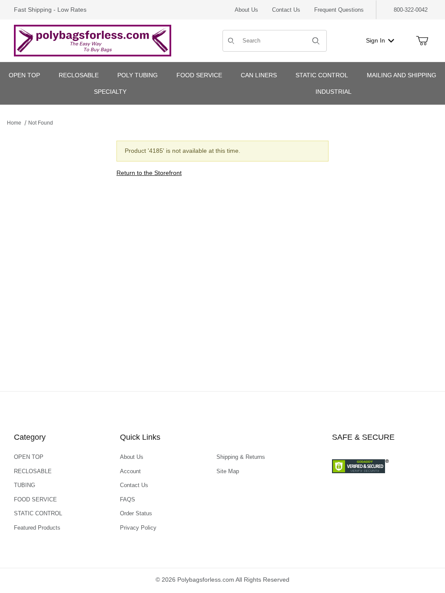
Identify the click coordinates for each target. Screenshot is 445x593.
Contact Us (286, 10)
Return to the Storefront (149, 172)
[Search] (316, 40)
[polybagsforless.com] (92, 39)
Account (130, 471)
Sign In (375, 40)
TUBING (24, 485)
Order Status (136, 513)
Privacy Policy (138, 527)
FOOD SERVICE (35, 499)
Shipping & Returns (240, 457)
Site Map (227, 471)
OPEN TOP (28, 457)
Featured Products (37, 527)
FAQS (127, 499)
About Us (246, 10)
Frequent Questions (339, 10)
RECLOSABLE (33, 471)
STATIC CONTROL (38, 513)
